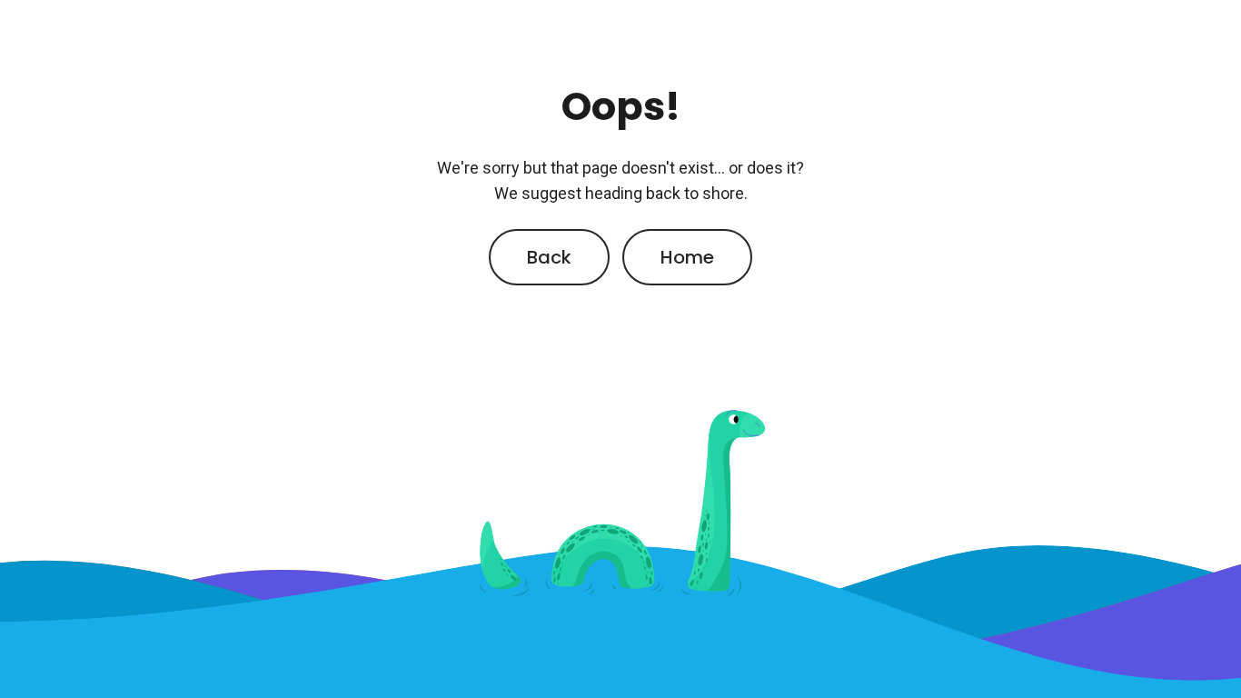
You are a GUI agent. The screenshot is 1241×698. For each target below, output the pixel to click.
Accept (802, 157)
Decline (949, 157)
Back (549, 257)
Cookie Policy (460, 89)
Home (687, 257)
